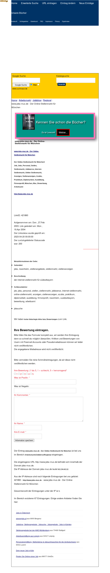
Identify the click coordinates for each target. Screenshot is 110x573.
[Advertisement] (55, 49)
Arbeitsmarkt (25, 100)
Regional (47, 100)
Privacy (57, 21)
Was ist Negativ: (21, 386)
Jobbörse (37, 100)
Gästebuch (34, 21)
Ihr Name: (19, 423)
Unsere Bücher (18, 12)
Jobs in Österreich (23, 513)
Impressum (49, 21)
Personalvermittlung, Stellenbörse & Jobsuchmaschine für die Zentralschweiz (46, 542)
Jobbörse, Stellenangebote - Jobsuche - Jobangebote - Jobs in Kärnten (43, 525)
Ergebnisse (65, 21)
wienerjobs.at (21, 519)
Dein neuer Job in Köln (25, 551)
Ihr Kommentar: (22, 394)
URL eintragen (49, 3)
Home (14, 3)
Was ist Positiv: (22, 377)
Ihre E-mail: (20, 431)
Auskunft (14, 21)
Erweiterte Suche (29, 3)
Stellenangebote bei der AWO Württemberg (33, 530)
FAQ (41, 21)
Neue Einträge (86, 3)
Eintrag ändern (67, 3)
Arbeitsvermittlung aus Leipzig (28, 536)
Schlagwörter (24, 21)
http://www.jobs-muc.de (23, 194)
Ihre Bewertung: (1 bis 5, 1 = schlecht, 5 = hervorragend (40, 370)
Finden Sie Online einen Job (27, 557)
